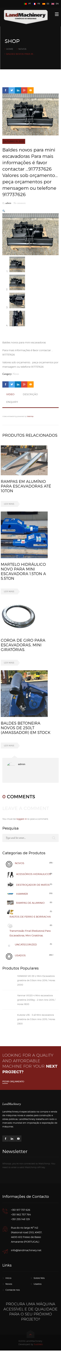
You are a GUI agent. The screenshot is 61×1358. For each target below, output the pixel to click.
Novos (22, 49)
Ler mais (9, 503)
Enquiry (12, 401)
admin (8, 203)
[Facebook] (5, 1138)
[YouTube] (18, 1138)
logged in (21, 819)
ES (48, 3)
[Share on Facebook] (5, 90)
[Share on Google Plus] (24, 90)
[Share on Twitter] (12, 90)
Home (9, 49)
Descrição (30, 394)
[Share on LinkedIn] (18, 90)
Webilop (30, 416)
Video (10, 394)
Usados (37, 1284)
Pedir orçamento (13, 1081)
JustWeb (38, 1344)
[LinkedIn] (12, 1138)
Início (8, 1278)
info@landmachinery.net (26, 1250)
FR (39, 3)
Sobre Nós (39, 1278)
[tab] (10, 396)
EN (57, 3)
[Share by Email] (30, 90)
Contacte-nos (12, 1289)
